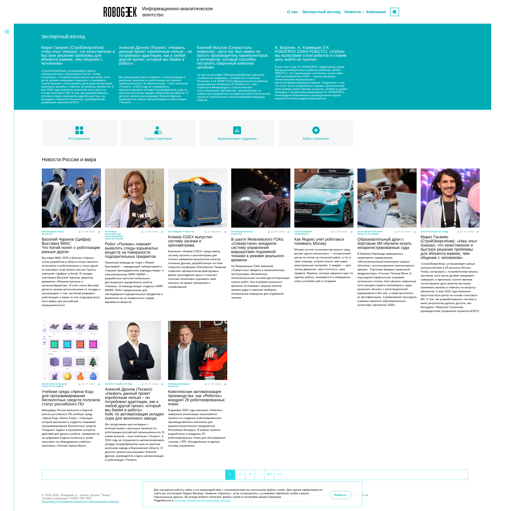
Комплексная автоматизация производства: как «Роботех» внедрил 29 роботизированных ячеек (196, 397)
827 (269, 474)
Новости (352, 12)
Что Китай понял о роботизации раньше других (71, 249)
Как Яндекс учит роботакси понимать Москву (319, 241)
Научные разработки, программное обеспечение (114, 235)
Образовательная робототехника (369, 233)
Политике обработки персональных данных (202, 500)
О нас (292, 12)
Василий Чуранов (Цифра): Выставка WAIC (67, 241)
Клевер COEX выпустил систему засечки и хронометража (190, 241)
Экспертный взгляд (321, 12)
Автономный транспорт (303, 233)
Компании (376, 12)
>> (279, 474)
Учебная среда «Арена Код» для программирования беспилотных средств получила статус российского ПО (71, 397)
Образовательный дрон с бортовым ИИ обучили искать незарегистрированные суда (384, 243)
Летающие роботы (181, 232)
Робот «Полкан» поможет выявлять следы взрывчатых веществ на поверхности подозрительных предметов (131, 250)
